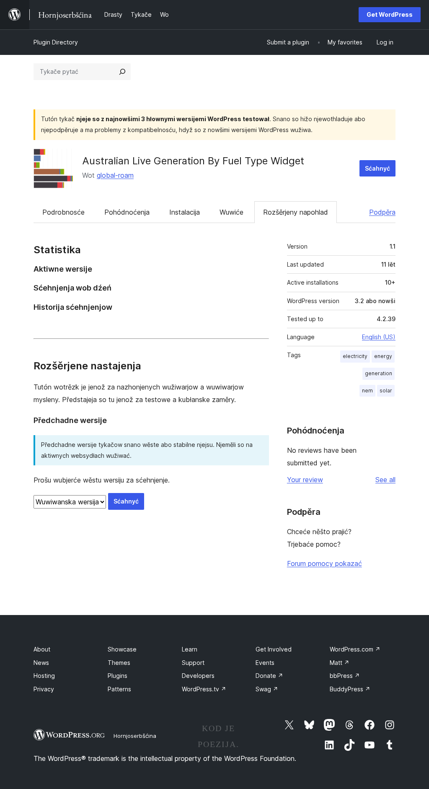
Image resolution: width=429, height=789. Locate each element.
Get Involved (274, 649)
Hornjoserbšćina (135, 735)
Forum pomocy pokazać (324, 563)
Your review (305, 479)
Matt (339, 662)
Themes (119, 662)
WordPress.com (355, 649)
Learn (189, 649)
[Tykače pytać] (122, 71)
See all (385, 479)
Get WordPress (390, 14)
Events (265, 662)
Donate (269, 675)
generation (378, 373)
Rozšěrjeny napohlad (295, 212)
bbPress (345, 675)
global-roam (115, 175)
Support (193, 662)
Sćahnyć (377, 168)
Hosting (44, 675)
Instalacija (184, 212)
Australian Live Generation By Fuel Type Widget (193, 161)
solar (386, 390)
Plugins (117, 675)
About (42, 649)
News (41, 662)
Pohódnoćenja (127, 212)
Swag (267, 689)
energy (383, 356)
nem (367, 390)
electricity (355, 356)
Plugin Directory (56, 42)
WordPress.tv (204, 689)
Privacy (44, 689)
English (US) (378, 336)
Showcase (122, 649)
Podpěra (382, 212)
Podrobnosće (63, 212)
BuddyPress (350, 689)
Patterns (119, 689)
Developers (198, 675)
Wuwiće (231, 212)
